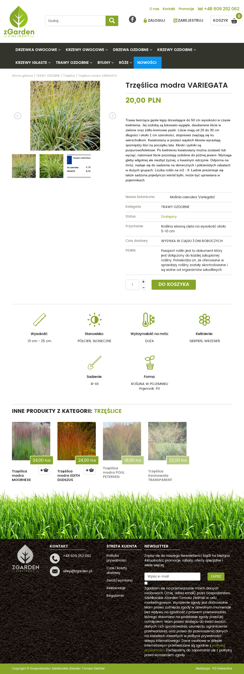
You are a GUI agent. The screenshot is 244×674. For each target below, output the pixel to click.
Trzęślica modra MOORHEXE (21, 476)
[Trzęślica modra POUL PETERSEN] (122, 441)
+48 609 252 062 (221, 9)
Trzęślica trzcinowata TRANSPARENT (160, 476)
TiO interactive (222, 668)
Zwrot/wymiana (119, 580)
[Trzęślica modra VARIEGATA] (65, 116)
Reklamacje (116, 588)
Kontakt (169, 9)
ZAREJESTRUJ (190, 20)
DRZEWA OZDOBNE (131, 50)
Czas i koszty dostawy (117, 570)
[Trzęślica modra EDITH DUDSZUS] (76, 441)
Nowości (147, 63)
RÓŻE (124, 63)
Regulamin (115, 595)
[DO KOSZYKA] (44, 470)
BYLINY (103, 63)
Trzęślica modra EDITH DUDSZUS (68, 476)
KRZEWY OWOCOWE (85, 50)
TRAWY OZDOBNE (72, 63)
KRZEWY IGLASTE (31, 63)
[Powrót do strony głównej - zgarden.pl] (19, 21)
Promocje (186, 9)
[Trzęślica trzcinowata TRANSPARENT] (167, 441)
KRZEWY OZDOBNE (175, 50)
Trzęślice (108, 411)
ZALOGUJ (156, 20)
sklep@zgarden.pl (77, 571)
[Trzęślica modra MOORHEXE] (31, 441)
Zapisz (216, 576)
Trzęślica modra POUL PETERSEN (113, 473)
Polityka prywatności (116, 558)
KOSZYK (226, 20)
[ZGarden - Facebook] (132, 19)
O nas (154, 9)
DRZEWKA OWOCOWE (36, 50)
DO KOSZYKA (173, 285)
